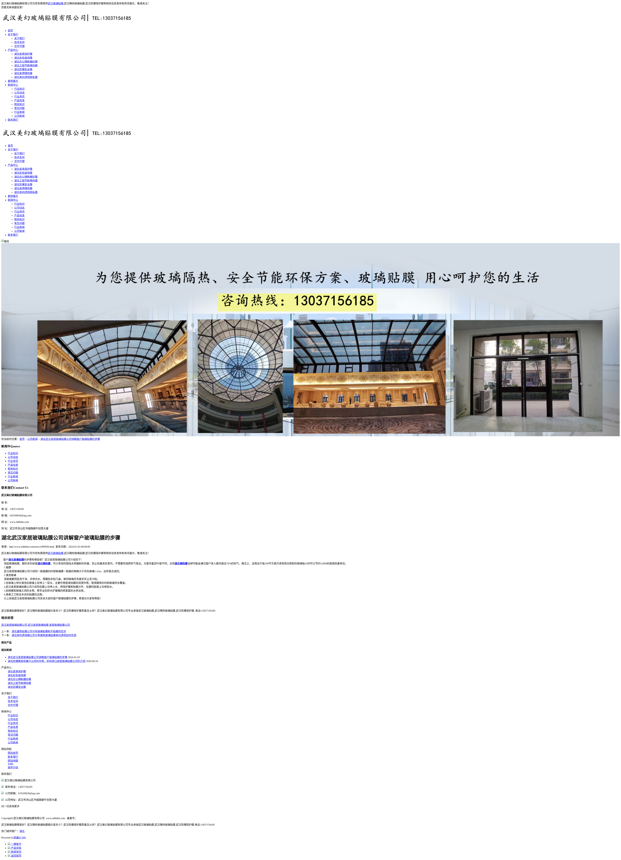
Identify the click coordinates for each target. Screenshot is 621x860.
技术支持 (19, 42)
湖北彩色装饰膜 (23, 57)
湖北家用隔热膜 (23, 73)
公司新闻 (19, 116)
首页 (10, 30)
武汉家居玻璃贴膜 (38, 625)
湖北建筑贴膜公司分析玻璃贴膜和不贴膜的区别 (39, 631)
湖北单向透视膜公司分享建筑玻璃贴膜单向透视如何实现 (44, 635)
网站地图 (13, 760)
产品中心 (13, 50)
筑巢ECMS (20, 837)
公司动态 (19, 92)
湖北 (22, 831)
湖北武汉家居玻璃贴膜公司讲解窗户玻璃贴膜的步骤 (70, 439)
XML (11, 763)
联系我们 (13, 119)
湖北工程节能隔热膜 (26, 65)
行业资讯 (19, 96)
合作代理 (19, 46)
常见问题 (19, 108)
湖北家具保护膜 (23, 54)
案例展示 (13, 81)
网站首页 (13, 753)
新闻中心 (13, 85)
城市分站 (13, 767)
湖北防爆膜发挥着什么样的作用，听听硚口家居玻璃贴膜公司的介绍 (46, 661)
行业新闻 (19, 112)
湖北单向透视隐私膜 (26, 77)
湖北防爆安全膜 (23, 69)
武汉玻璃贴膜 (55, 3)
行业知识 (19, 88)
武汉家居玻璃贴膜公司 (14, 625)
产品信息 (19, 100)
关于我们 (13, 34)
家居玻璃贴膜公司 (59, 625)
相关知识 (19, 104)
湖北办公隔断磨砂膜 (26, 61)
